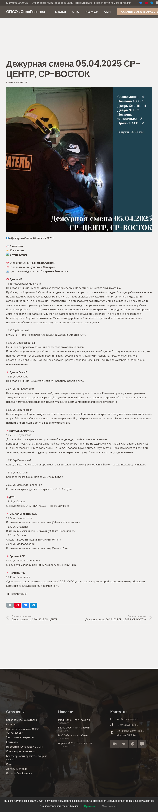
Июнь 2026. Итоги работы (74, 727)
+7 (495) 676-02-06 (127, 725)
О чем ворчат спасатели (20, 751)
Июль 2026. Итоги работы (74, 720)
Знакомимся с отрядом (20, 737)
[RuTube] (146, 3)
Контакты (12, 742)
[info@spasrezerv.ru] (113, 719)
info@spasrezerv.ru (127, 719)
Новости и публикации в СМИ (24, 746)
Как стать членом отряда (21, 720)
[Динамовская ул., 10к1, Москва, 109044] (113, 733)
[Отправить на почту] (10, 605)
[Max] (142, 744)
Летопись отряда (16, 768)
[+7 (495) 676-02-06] (113, 725)
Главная (11, 724)
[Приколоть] (17, 605)
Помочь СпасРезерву (19, 773)
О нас (9, 764)
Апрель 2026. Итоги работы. (75, 743)
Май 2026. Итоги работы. (73, 735)
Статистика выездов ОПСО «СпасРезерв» (22, 730)
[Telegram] (152, 3)
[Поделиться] (25, 605)
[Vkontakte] (140, 3)
